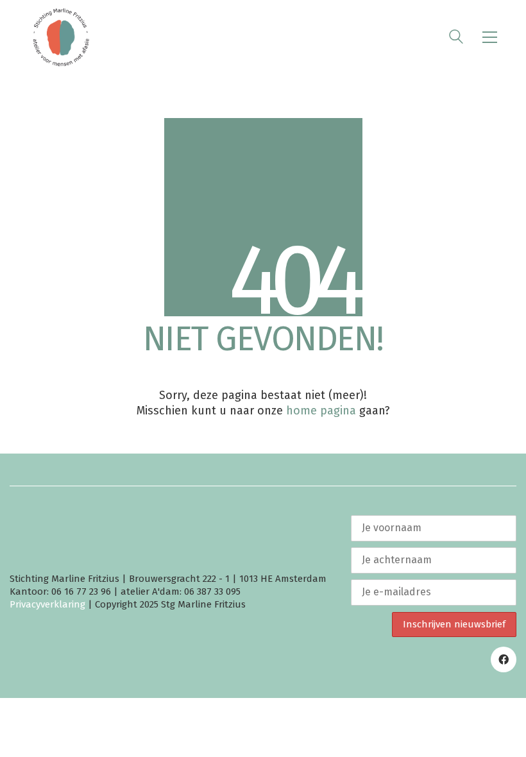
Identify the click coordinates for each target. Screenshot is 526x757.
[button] (489, 37)
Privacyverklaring (47, 604)
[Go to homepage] (61, 37)
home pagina (321, 411)
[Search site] (456, 38)
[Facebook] (503, 659)
